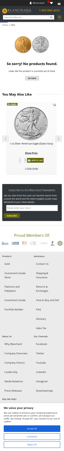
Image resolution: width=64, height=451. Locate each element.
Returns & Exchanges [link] (42, 288)
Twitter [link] (40, 353)
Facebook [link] (41, 344)
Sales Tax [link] (41, 328)
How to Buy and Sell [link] (47, 300)
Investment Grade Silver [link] (15, 275)
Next (58, 139)
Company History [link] (14, 362)
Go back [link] (32, 78)
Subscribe (12, 215)
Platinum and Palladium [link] (12, 288)
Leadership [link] (10, 372)
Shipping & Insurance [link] (42, 275)
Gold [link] (7, 264)
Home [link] (5, 25)
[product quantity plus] (25, 160)
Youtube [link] (41, 362)
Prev (5, 139)
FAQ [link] (38, 309)
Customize (32, 436)
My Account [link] (38, 2)
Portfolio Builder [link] (13, 309)
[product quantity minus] (20, 160)
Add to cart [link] (37, 160)
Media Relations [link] (13, 381)
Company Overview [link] (15, 353)
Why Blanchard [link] (13, 344)
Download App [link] (44, 390)
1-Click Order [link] (31, 168)
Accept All (32, 428)
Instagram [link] (42, 381)
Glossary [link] (41, 318)
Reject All (32, 444)
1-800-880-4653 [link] (49, 10)
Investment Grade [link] (15, 300)
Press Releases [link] (13, 390)
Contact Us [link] (42, 264)
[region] (32, 427)
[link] (52, 3)
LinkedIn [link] (41, 372)
